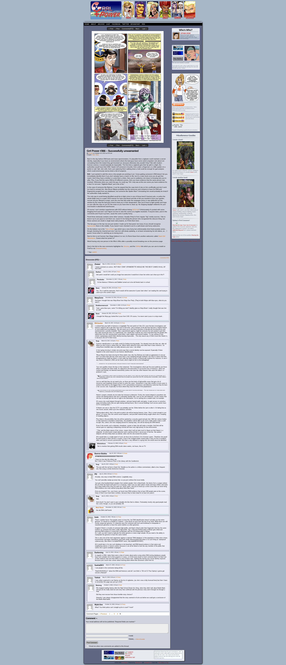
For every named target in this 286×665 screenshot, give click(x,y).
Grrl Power (125, 662)
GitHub (138, 246)
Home (87, 24)
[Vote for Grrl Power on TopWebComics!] (178, 49)
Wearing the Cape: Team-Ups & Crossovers (184, 225)
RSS (143, 24)
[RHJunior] (89, 329)
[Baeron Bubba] (89, 456)
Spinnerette (91, 226)
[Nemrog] (91, 587)
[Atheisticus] (92, 446)
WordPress (138, 662)
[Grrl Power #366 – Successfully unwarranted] (128, 142)
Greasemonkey (101, 248)
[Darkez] (91, 274)
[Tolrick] (89, 580)
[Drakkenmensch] (91, 308)
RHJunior (99, 323)
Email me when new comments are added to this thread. (109, 646)
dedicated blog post (178, 230)
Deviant (194, 241)
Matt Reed (99, 507)
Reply (119, 264)
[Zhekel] (89, 266)
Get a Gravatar (140, 639)
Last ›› (144, 29)
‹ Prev (117, 29)
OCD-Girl (135, 209)
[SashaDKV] (89, 567)
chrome (126, 246)
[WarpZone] (89, 300)
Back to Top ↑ (165, 662)
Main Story (95, 155)
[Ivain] (89, 519)
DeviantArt (135, 24)
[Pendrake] (92, 282)
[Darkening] (89, 555)
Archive (101, 24)
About (93, 24)
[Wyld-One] (89, 607)
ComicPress (147, 662)
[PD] (89, 476)
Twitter (125, 24)
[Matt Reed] (91, 513)
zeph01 (94, 252)
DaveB (91, 153)
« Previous (103, 614)
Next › (138, 29)
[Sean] (91, 290)
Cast (108, 24)
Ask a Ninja (110, 229)
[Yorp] (91, 343)
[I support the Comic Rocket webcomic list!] (130, 657)
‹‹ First (110, 29)
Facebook (116, 24)
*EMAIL (137, 639)
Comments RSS (164, 257)
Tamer (192, 172)
